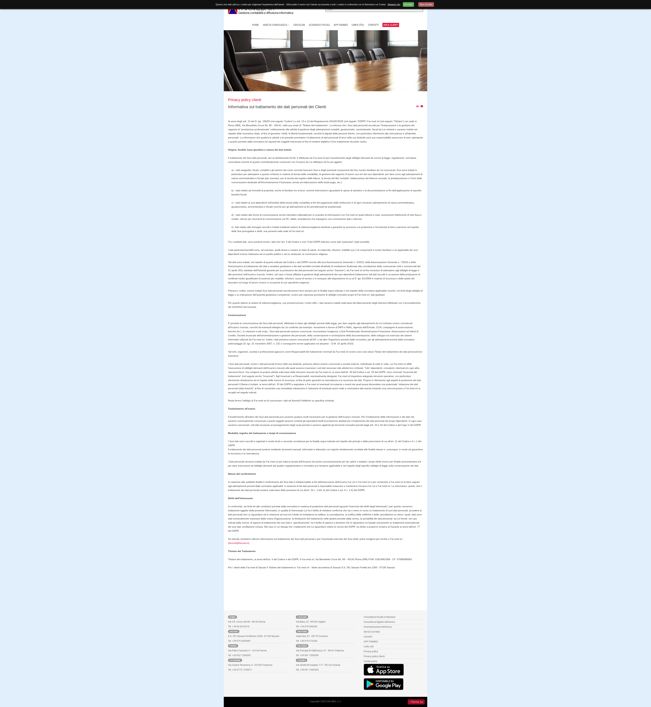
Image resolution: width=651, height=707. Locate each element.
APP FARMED (371, 641)
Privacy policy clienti (244, 100)
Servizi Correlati (372, 631)
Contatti (368, 636)
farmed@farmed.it (238, 543)
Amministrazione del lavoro (378, 626)
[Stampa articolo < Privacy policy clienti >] (417, 106)
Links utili (368, 646)
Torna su (417, 702)
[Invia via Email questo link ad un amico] (422, 106)
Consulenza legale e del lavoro (379, 621)
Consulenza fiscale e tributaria (379, 616)
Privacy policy (371, 651)
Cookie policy (370, 661)
